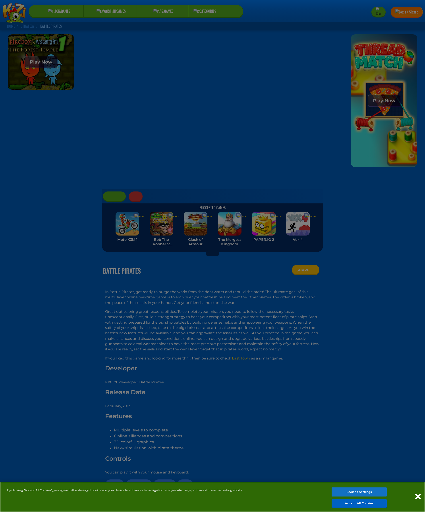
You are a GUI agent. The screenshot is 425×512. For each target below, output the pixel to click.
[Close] (418, 496)
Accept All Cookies (359, 503)
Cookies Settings (359, 492)
